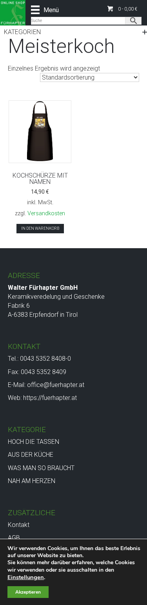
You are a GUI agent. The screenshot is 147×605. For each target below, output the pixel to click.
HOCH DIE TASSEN (33, 441)
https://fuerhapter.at (50, 398)
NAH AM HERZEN (31, 481)
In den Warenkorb (40, 228)
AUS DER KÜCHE (30, 454)
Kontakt (18, 525)
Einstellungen (25, 577)
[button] (122, 9)
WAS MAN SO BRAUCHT (41, 468)
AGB (14, 537)
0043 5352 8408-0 (45, 358)
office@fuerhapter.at (55, 385)
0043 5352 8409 (43, 372)
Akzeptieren (28, 592)
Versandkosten (46, 213)
